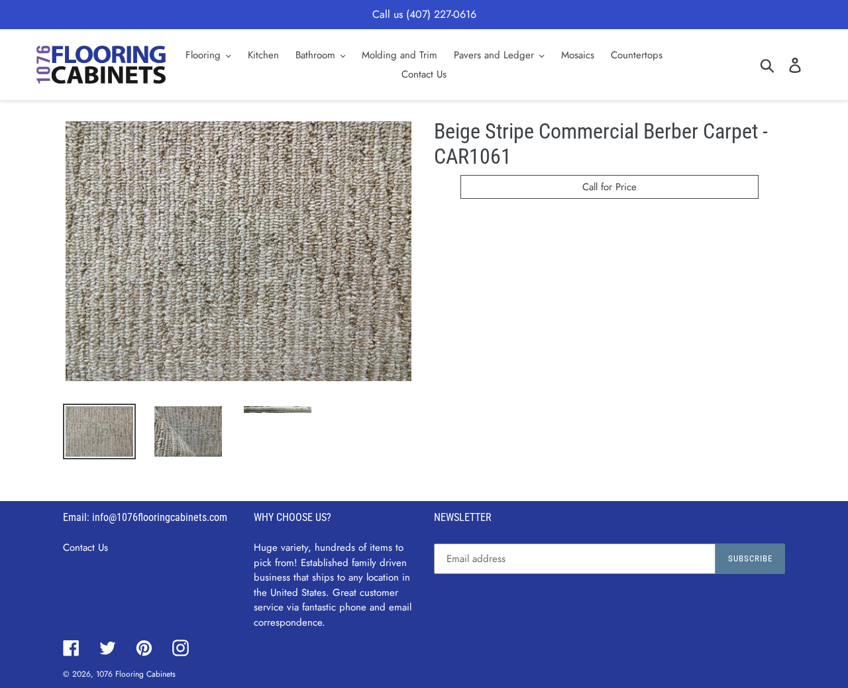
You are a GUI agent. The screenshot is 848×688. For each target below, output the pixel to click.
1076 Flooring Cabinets (136, 674)
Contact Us (85, 547)
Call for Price (609, 187)
